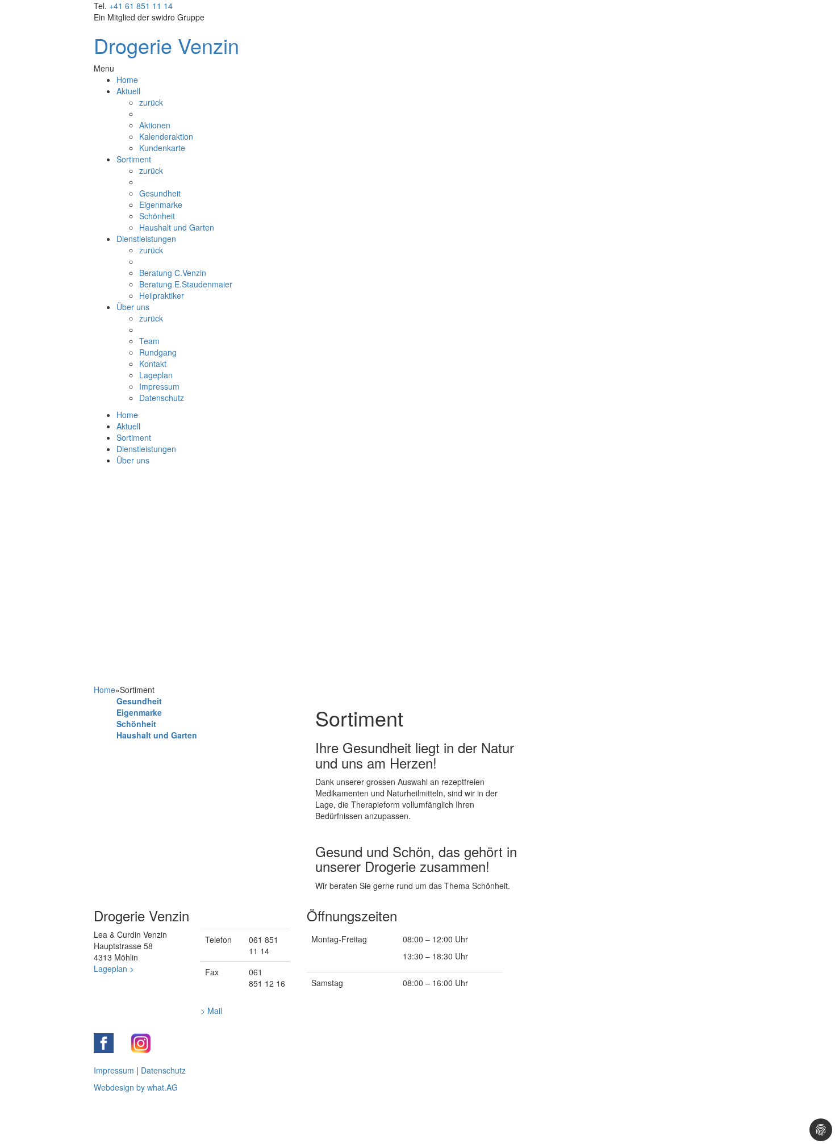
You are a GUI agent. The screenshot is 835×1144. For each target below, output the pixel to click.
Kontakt (152, 363)
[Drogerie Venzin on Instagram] (141, 1043)
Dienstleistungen (146, 238)
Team (149, 340)
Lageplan (156, 375)
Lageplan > (114, 968)
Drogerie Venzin (166, 45)
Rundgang (158, 352)
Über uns (132, 306)
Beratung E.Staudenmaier (185, 284)
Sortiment (133, 159)
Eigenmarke (160, 204)
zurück (151, 102)
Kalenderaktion (166, 136)
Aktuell (128, 91)
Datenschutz (161, 397)
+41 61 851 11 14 (141, 5)
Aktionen (154, 125)
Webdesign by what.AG (136, 1087)
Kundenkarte (162, 147)
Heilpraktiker (161, 295)
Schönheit (157, 216)
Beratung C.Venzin (172, 272)
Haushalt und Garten (176, 227)
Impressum (159, 386)
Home (127, 79)
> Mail (211, 1010)
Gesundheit (160, 193)
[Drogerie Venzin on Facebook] (104, 1043)
